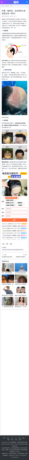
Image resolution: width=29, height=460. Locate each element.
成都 (8, 439)
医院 (3, 201)
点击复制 (16, 177)
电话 (3, 212)
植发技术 (7, 5)
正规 (19, 162)
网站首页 (2, 5)
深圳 (19, 438)
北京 (8, 438)
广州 (16, 438)
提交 (14, 220)
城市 (3, 215)
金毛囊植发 (13, 442)
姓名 (3, 208)
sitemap (17, 451)
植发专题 (15, 446)
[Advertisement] (14, 372)
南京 (23, 438)
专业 (16, 162)
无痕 (10, 69)
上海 (12, 438)
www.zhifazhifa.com (7, 444)
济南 (20, 439)
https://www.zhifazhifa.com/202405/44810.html (12, 249)
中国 (4, 438)
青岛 (16, 439)
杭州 (12, 439)
